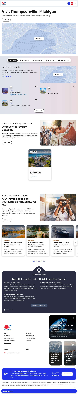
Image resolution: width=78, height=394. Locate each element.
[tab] (13, 60)
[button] (33, 261)
